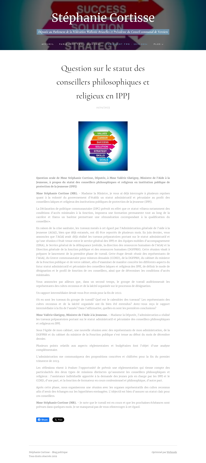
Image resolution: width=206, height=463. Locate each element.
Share (44, 419)
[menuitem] (49, 44)
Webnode (172, 452)
